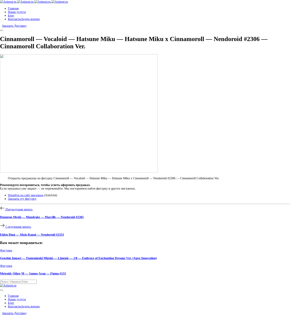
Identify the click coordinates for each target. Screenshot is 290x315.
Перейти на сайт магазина (25, 195)
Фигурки (6, 250)
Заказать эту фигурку (22, 198)
